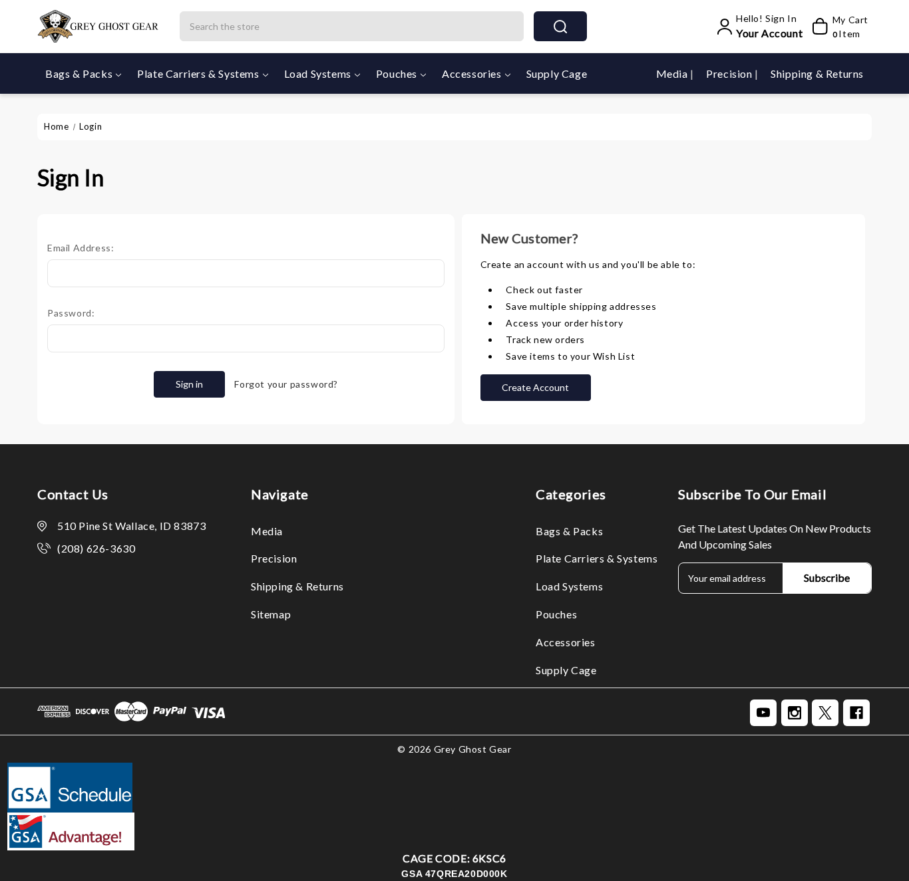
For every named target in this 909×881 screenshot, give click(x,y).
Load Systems (317, 73)
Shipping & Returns (817, 73)
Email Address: (80, 247)
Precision (730, 73)
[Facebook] (856, 712)
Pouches (396, 73)
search (560, 26)
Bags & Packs (78, 73)
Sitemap (271, 614)
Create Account (535, 387)
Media (673, 73)
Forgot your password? (286, 384)
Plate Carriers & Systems (198, 73)
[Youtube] (763, 712)
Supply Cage (557, 73)
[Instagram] (794, 712)
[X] (825, 712)
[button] (454, 831)
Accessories (472, 73)
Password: (70, 312)
